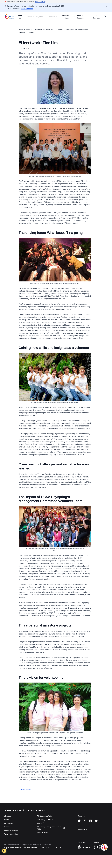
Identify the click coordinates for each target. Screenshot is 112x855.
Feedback (82, 830)
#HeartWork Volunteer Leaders (77, 30)
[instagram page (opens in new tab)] (85, 820)
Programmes (8, 823)
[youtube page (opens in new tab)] (96, 820)
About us (29, 30)
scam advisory (27, 9)
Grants (6, 820)
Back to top (26, 789)
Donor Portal (42, 833)
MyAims (40, 823)
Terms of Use (46, 848)
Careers (7, 827)
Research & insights (11, 830)
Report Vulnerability (11, 848)
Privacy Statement (30, 848)
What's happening (81, 17)
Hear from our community (44, 30)
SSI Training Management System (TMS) (49, 828)
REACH (57, 848)
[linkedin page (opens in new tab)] (90, 820)
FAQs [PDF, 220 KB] (44, 820)
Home (21, 30)
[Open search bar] (105, 16)
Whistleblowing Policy (44, 816)
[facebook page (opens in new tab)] (79, 820)
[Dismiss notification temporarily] (106, 6)
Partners (60, 30)
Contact (80, 826)
